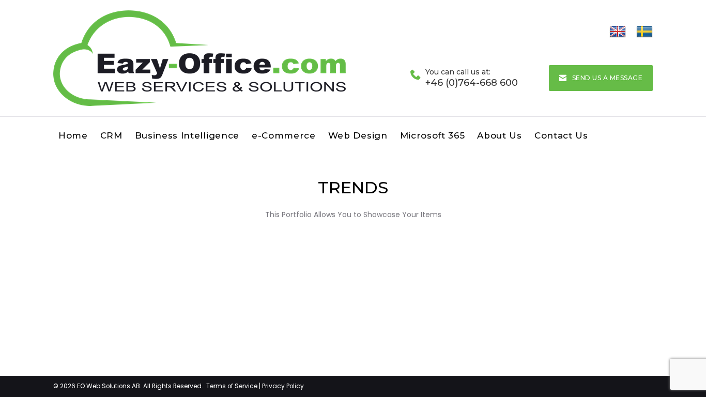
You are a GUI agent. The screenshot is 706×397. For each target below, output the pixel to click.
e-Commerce (284, 135)
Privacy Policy (283, 385)
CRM (111, 135)
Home (73, 135)
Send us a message (607, 78)
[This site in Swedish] (644, 31)
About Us (499, 135)
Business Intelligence (187, 135)
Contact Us (561, 135)
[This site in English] (617, 31)
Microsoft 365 (432, 135)
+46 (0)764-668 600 (471, 83)
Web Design (358, 135)
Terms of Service (231, 385)
